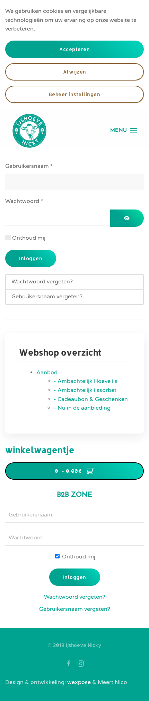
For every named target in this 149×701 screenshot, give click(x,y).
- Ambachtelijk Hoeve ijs (85, 381)
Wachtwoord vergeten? (42, 281)
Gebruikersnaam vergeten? (46, 296)
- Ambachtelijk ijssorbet (85, 390)
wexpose (79, 682)
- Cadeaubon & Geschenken (91, 399)
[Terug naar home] (29, 130)
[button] (123, 130)
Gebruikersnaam (29, 166)
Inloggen (30, 258)
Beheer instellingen (74, 94)
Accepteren (74, 49)
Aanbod (47, 372)
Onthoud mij (28, 237)
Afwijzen (74, 72)
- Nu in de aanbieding (82, 407)
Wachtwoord (24, 201)
